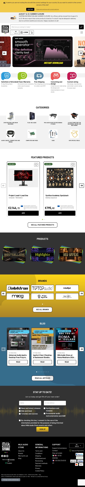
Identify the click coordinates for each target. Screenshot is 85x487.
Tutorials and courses (29, 414)
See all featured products (42, 225)
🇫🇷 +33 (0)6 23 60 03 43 (59, 462)
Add (23, 213)
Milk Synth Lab (23, 456)
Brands (20, 453)
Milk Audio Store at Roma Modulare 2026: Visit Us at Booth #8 (65, 356)
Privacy (37, 468)
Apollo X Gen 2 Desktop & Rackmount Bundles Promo (42, 356)
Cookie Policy (39, 471)
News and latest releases (31, 408)
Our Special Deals (74, 140)
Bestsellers (14, 255)
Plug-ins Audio (31, 122)
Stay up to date (57, 453)
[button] (80, 51)
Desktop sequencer (51, 197)
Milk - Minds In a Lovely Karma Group (38, 476)
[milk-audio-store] (5, 29)
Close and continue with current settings (47, 9)
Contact (55, 450)
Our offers (70, 255)
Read (18, 362)
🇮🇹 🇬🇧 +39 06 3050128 (56, 457)
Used (53, 140)
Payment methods (41, 463)
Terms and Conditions (38, 452)
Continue (30, 9)
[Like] (36, 165)
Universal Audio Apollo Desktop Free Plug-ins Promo (18, 356)
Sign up (42, 429)
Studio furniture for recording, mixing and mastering (74, 124)
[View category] (10, 116)
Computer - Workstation (16, 197)
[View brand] (17, 288)
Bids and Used (26, 411)
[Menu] (82, 32)
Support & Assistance (59, 448)
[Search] (81, 27)
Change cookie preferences (10, 479)
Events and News (64, 331)
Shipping (38, 456)
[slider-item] (42, 51)
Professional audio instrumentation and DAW (55, 415)
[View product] (23, 177)
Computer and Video (32, 140)
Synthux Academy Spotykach (57, 195)
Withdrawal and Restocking (40, 460)
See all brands (42, 309)
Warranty (38, 466)
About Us (21, 451)
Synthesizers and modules (52, 410)
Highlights (42, 255)
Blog (19, 458)
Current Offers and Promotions (16, 332)
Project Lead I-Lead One (18, 195)
